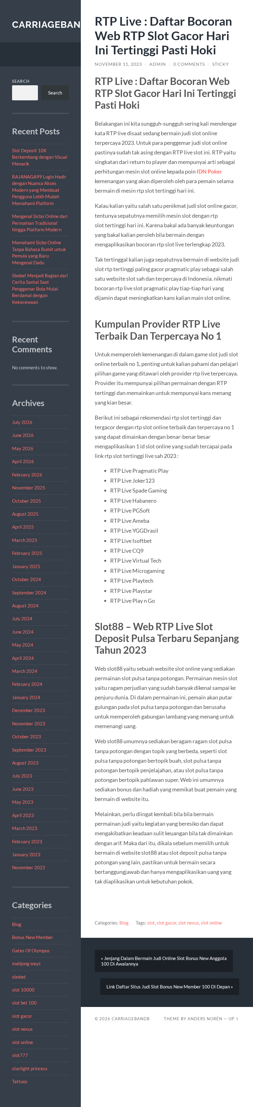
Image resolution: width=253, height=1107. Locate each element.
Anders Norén (205, 1018)
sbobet (19, 976)
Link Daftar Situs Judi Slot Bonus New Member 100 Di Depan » (169, 986)
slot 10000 (23, 989)
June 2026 (23, 435)
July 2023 (22, 775)
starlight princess (30, 1068)
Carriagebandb (53, 24)
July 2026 (22, 422)
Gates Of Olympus (31, 950)
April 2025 (23, 527)
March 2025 (24, 540)
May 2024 (22, 645)
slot (151, 922)
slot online (22, 1042)
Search (21, 81)
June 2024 (23, 632)
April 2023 (23, 815)
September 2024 (29, 592)
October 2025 (26, 501)
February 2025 (27, 553)
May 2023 (22, 802)
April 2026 (23, 461)
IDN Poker (209, 171)
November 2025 (28, 487)
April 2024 (23, 658)
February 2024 (27, 684)
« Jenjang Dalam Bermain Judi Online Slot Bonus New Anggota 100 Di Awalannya (164, 961)
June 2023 (23, 789)
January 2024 (26, 697)
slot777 (20, 1055)
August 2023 (25, 762)
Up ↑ (234, 1018)
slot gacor (22, 1016)
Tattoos (19, 1081)
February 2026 (27, 474)
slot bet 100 (24, 1002)
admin (157, 64)
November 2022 (28, 867)
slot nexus (22, 1029)
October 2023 (26, 736)
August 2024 (25, 605)
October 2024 (26, 579)
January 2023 (26, 854)
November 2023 (28, 723)
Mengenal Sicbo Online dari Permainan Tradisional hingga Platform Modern (40, 222)
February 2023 (27, 841)
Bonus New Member (32, 937)
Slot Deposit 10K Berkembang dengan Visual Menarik (39, 157)
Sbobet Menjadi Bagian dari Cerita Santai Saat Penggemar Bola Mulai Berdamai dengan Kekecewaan (40, 289)
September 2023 (29, 750)
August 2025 (25, 514)
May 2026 (22, 448)
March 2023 (24, 828)
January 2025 (26, 566)
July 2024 (22, 618)
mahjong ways (26, 963)
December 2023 (28, 710)
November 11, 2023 (118, 64)
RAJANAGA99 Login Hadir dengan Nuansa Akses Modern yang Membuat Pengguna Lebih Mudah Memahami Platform (39, 190)
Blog (16, 924)
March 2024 (24, 671)
